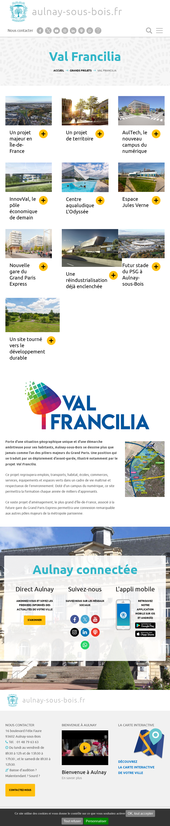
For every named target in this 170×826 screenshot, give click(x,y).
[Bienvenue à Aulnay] (85, 747)
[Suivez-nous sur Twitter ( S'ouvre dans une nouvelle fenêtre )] (85, 619)
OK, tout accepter (140, 813)
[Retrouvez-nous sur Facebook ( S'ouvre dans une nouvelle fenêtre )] (74, 619)
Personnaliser (96, 821)
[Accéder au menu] (159, 30)
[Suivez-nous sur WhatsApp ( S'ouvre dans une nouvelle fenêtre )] (85, 645)
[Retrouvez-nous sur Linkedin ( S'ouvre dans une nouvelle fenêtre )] (85, 632)
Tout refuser (72, 821)
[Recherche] (149, 30)
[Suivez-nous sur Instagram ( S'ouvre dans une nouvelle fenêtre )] (74, 632)
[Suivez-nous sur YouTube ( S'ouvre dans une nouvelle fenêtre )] (95, 619)
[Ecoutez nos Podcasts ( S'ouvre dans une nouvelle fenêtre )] (95, 632)
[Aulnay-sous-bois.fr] (18, 11)
